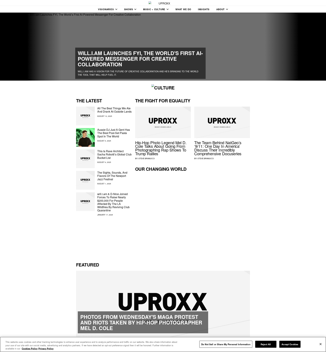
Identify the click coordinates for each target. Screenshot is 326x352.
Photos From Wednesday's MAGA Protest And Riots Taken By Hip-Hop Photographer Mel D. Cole (141, 322)
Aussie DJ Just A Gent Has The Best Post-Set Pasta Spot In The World (113, 133)
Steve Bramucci (146, 158)
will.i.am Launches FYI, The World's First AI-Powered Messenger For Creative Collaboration (140, 58)
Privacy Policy (45, 348)
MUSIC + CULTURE (154, 9)
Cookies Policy (30, 348)
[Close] (320, 344)
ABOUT (220, 9)
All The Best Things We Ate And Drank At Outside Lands (114, 109)
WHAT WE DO (183, 9)
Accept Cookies (290, 344)
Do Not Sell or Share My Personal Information (225, 344)
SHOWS (128, 9)
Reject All (266, 344)
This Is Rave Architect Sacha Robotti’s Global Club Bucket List (114, 154)
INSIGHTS (204, 9)
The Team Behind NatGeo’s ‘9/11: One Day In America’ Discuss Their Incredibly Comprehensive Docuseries (217, 148)
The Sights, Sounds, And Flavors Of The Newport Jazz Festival (112, 176)
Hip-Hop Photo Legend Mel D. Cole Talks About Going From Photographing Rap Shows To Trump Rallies (160, 148)
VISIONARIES (106, 9)
